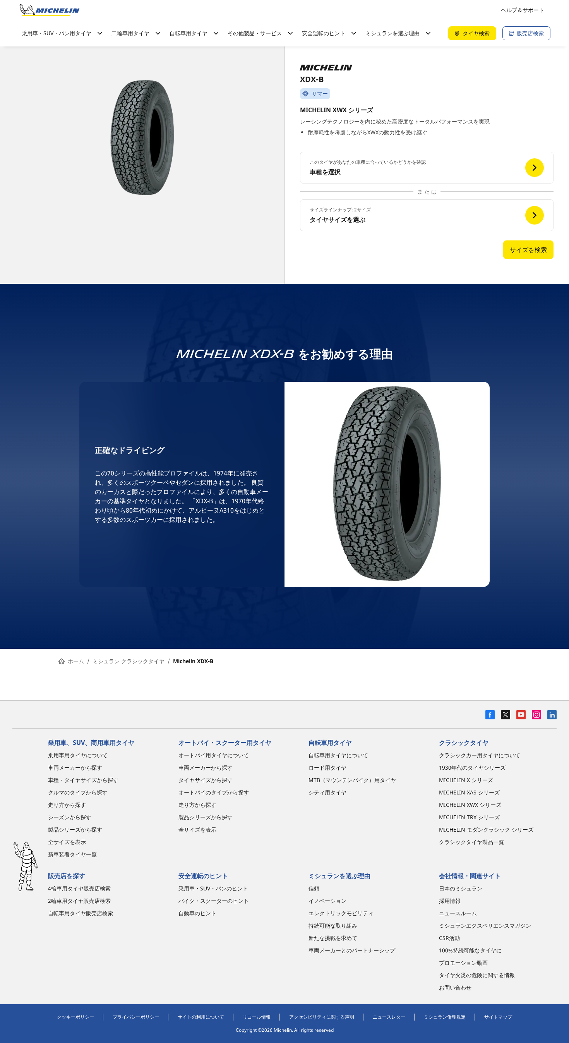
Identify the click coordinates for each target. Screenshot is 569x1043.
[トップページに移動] (50, 10)
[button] (427, 168)
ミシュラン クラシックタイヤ (129, 661)
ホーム (76, 661)
